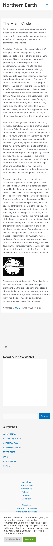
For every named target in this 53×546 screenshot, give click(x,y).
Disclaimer (27, 505)
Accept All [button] (29, 539)
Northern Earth (20, 5)
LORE (5, 457)
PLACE (6, 466)
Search (44, 416)
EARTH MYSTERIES (12, 447)
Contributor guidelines (26, 512)
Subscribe (26, 492)
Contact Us (26, 488)
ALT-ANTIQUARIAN (12, 438)
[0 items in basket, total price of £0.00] (5, 346)
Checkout (26, 499)
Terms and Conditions (26, 508)
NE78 (17, 308)
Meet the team (27, 485)
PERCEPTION (9, 461)
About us (26, 482)
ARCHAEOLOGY (10, 443)
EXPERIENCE (9, 452)
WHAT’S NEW (9, 434)
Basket (26, 495)
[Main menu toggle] (47, 5)
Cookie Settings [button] (12, 539)
